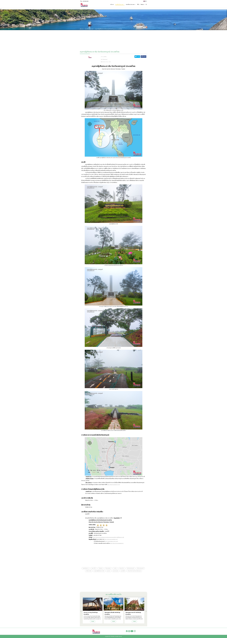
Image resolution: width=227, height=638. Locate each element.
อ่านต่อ (92, 621)
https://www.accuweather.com (111, 539)
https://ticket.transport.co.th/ (113, 484)
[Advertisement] (113, 40)
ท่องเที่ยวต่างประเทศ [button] (130, 4)
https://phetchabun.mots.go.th (111, 541)
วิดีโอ (138, 4)
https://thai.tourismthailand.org (116, 543)
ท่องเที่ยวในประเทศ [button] (119, 4)
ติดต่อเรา (142, 4)
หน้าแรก (112, 4)
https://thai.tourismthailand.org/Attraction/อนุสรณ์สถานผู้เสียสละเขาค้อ (108, 537)
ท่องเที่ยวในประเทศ (89, 28)
